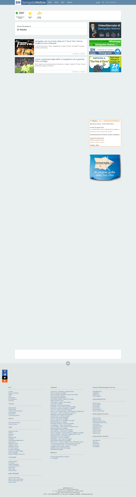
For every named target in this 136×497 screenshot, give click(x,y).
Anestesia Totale (12, 424)
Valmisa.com (96, 394)
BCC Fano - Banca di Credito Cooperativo (61, 409)
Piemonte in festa (97, 427)
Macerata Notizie (97, 409)
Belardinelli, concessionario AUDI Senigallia (62, 414)
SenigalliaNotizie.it (97, 391)
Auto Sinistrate (96, 440)
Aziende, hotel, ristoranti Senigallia (59, 417)
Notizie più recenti (13, 431)
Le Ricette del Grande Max (15, 411)
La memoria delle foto (13, 415)
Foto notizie (11, 462)
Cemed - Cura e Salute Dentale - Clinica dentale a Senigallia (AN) (67, 411)
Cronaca (10, 391)
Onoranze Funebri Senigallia (15, 451)
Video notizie (11, 469)
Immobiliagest (96, 446)
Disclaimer (71, 494)
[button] (98, 2)
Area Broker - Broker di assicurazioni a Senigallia (63, 406)
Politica (10, 394)
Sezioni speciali (12, 470)
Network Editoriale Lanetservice (16, 454)
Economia (11, 400)
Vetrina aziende (12, 437)
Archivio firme (12, 442)
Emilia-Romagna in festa (99, 421)
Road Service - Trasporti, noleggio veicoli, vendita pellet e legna (67, 441)
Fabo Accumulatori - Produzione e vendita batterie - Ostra (65, 434)
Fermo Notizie (96, 407)
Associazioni (11, 397)
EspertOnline (11, 414)
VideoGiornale (12, 409)
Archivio (10, 432)
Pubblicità (77, 494)
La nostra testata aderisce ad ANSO (60, 456)
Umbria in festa (96, 431)
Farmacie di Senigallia (14, 449)
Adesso (30, 17)
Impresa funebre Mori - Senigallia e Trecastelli (62, 420)
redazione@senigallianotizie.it (16, 440)
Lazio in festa (96, 424)
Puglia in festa (96, 428)
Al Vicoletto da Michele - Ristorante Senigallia (62, 423)
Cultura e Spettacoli (13, 393)
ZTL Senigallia (54, 458)
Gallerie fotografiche (13, 464)
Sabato (39, 17)
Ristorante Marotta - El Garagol (59, 422)
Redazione (11, 434)
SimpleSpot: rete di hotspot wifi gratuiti (60, 405)
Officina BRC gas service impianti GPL (60, 435)
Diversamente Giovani (14, 422)
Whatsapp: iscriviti (13, 443)
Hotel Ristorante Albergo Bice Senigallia (61, 440)
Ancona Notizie (96, 404)
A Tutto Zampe (12, 412)
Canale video (11, 467)
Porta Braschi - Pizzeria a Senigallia (60, 437)
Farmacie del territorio (14, 477)
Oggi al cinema (12, 482)
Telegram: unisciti (12, 445)
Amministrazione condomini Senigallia (60, 416)
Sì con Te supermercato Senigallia (59, 419)
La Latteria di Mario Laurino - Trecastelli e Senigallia (64, 445)
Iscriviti (10, 435)
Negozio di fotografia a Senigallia (59, 428)
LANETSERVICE (55, 494)
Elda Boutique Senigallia (57, 449)
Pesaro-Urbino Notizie (98, 411)
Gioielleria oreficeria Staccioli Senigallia (60, 448)
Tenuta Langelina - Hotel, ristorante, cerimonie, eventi (64, 426)
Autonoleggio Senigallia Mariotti (58, 397)
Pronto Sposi (96, 445)
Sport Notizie (96, 443)
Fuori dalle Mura (12, 399)
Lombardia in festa (97, 425)
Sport (9, 396)
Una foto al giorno (13, 461)
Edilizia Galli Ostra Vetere (57, 400)
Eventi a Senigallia (13, 452)
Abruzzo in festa (97, 419)
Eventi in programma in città (15, 480)
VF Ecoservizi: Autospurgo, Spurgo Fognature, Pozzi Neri (65, 443)
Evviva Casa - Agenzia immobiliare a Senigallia (62, 408)
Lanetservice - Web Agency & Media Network (62, 391)
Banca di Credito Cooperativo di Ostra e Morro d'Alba (64, 394)
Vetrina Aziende (12, 407)
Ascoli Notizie (96, 406)
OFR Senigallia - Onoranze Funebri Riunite (62, 429)
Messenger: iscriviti (13, 446)
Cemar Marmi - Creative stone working (61, 402)
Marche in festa (97, 418)
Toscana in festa (97, 430)
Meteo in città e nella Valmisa (15, 479)
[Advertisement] (105, 87)
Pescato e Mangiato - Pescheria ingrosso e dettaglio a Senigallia (67, 432)
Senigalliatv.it (96, 393)
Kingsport (95, 442)
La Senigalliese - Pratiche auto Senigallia (61, 425)
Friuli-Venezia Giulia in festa (100, 422)
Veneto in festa (96, 433)
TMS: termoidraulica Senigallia (58, 393)
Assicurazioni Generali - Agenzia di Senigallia (62, 399)
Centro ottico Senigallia (56, 403)
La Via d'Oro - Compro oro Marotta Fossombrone (63, 413)
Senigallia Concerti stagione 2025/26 (60, 446)
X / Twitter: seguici (13, 448)
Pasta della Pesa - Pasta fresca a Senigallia (62, 431)
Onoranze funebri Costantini (58, 396)
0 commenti (82, 53)
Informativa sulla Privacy (87, 494)
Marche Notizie (96, 403)
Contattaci (11, 438)
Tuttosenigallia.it (97, 396)
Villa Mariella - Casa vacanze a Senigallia (61, 438)
